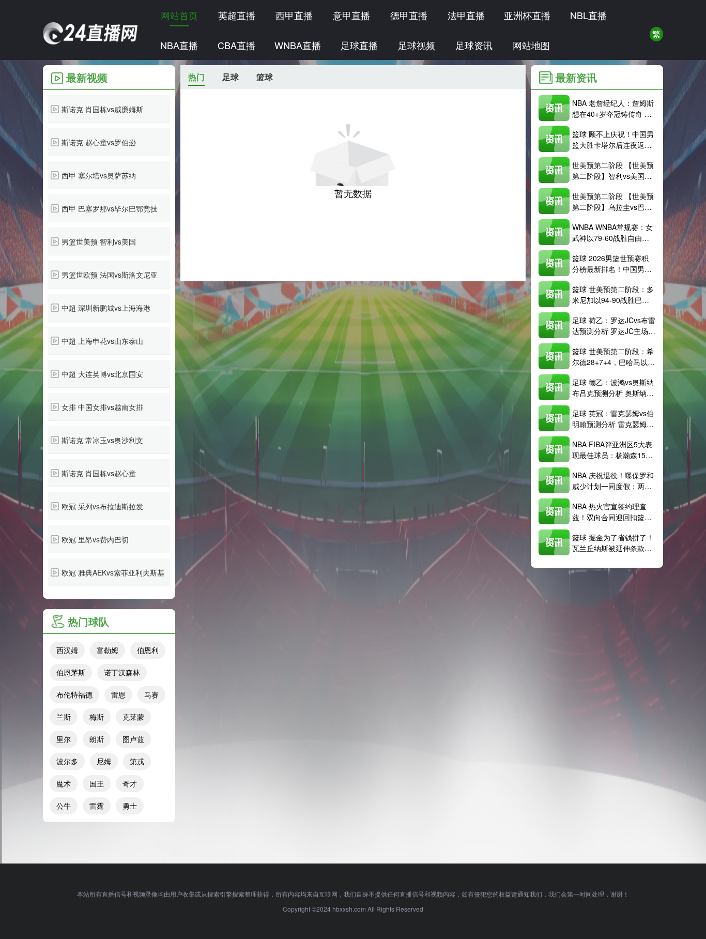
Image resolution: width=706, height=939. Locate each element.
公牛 (63, 805)
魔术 (63, 783)
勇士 (129, 805)
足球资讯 (474, 45)
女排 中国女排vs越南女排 (102, 407)
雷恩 (118, 694)
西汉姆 (67, 650)
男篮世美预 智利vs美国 (99, 241)
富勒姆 (107, 650)
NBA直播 (179, 45)
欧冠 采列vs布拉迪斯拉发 (102, 506)
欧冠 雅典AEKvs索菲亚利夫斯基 (113, 572)
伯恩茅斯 (70, 672)
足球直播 (359, 45)
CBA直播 (236, 45)
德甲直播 (408, 15)
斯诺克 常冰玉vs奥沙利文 (102, 440)
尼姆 (104, 761)
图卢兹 (133, 739)
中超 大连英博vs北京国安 (102, 374)
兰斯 (63, 716)
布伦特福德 (74, 694)
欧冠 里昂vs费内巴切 (95, 539)
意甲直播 (351, 15)
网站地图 (531, 45)
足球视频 (416, 45)
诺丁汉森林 (122, 672)
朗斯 (96, 739)
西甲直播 (294, 15)
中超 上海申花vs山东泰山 (102, 341)
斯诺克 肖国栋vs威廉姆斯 (102, 109)
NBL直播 (588, 15)
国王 (96, 783)
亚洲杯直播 (527, 15)
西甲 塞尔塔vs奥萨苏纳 (99, 175)
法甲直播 (466, 15)
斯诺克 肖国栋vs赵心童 (99, 473)
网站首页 (179, 15)
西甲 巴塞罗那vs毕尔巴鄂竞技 (110, 208)
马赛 (151, 694)
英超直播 (236, 15)
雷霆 (96, 805)
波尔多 (67, 761)
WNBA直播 (297, 45)
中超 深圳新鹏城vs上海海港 (106, 307)
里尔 (63, 739)
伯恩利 (148, 650)
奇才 (129, 783)
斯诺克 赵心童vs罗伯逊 (99, 142)
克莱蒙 (133, 716)
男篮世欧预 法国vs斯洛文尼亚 (110, 274)
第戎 (137, 761)
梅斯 (96, 716)
